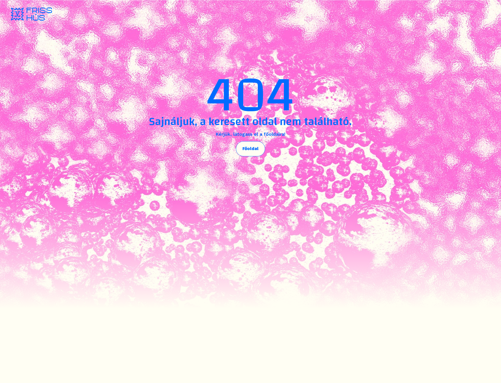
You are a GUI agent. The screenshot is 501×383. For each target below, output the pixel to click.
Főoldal (250, 148)
